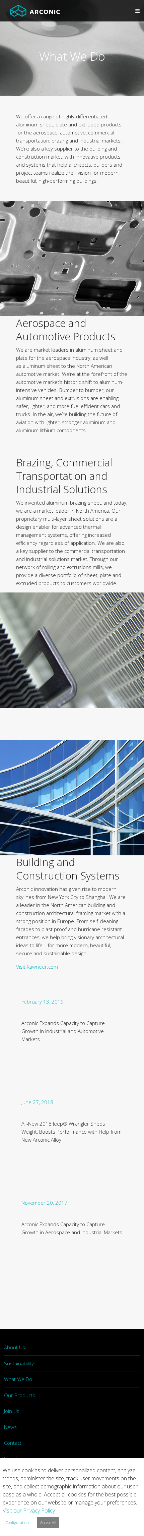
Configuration (17, 1522)
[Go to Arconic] (35, 11)
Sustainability (19, 1363)
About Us (14, 1347)
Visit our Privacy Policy (29, 1510)
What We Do (18, 1379)
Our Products (19, 1395)
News (10, 1427)
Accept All (48, 1522)
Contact (12, 1442)
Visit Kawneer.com (37, 966)
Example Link (72, 1042)
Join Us (11, 1411)
